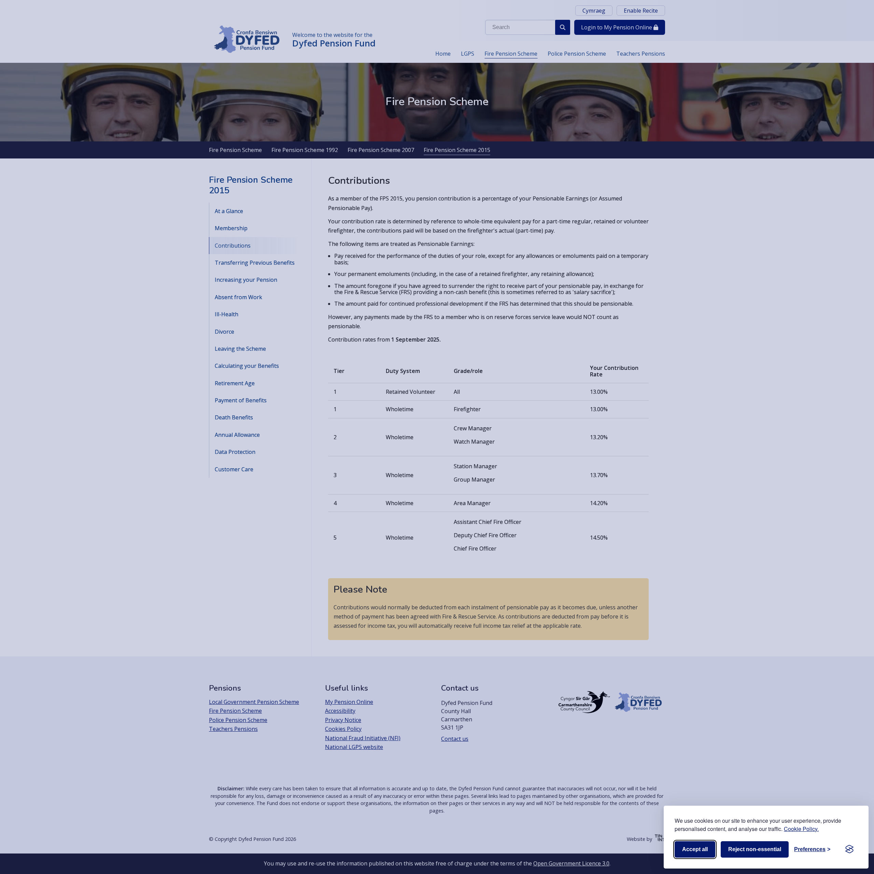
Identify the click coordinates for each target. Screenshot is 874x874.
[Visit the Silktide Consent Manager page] (849, 849)
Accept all (695, 849)
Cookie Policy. (801, 829)
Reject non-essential (754, 849)
